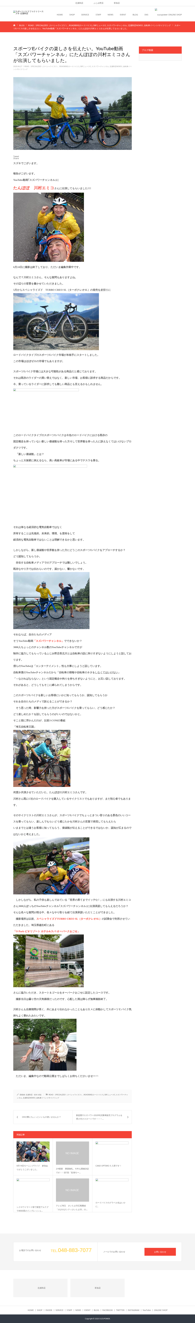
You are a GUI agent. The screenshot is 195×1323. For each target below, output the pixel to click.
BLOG (135, 14)
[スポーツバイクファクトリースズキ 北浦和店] (28, 14)
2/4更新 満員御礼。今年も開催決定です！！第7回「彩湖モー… (72, 1170)
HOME (60, 14)
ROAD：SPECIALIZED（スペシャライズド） (41, 66)
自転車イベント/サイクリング (47, 1098)
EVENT (123, 14)
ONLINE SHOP (160, 1310)
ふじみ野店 (98, 3)
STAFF (98, 14)
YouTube (147, 1310)
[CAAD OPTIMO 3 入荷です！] (112, 1151)
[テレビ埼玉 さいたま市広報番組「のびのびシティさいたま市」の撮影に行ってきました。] (72, 1190)
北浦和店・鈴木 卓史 (34, 1094)
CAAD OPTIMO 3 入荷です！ (109, 1165)
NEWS (110, 14)
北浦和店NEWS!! (116, 66)
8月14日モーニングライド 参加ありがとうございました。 (32, 1167)
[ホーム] (14, 25)
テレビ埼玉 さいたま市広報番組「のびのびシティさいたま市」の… (72, 1207)
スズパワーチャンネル (100, 66)
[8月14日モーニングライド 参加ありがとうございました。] (33, 1151)
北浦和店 (79, 3)
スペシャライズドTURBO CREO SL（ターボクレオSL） (69, 918)
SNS (146, 14)
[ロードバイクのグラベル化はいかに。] (112, 1188)
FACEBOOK (107, 1310)
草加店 (117, 3)
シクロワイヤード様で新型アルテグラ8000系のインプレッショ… (33, 1209)
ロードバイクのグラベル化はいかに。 (110, 1204)
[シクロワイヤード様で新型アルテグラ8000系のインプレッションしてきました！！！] (33, 1190)
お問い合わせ (160, 1251)
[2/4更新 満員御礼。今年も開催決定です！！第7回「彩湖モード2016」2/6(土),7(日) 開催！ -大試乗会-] (72, 1153)
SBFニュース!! (85, 66)
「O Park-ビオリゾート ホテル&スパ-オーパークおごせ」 (46, 931)
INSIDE (49, 1310)
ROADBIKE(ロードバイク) (69, 66)
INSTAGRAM (133, 1310)
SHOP (72, 14)
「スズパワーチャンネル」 (48, 640)
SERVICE (85, 14)
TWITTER (120, 1310)
